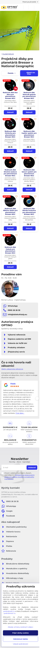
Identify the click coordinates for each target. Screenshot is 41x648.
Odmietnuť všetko (20, 639)
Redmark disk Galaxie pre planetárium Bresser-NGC (10, 250)
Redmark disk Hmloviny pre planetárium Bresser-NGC (10, 134)
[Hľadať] (26, 7)
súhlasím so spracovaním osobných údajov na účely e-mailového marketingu (19, 477)
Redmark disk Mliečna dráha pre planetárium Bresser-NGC (10, 211)
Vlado (13, 384)
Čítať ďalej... (20, 413)
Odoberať (32, 468)
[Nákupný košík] (31, 7)
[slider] (14, 386)
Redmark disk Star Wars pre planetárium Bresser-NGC (10, 95)
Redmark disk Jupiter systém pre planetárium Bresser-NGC (29, 134)
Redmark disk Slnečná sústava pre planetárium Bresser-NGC (10, 173)
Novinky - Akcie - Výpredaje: (19, 462)
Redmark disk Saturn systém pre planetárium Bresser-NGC (29, 173)
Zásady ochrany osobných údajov (20, 627)
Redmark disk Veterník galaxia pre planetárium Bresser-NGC (29, 95)
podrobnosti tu (9, 611)
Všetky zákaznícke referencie (12, 369)
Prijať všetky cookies (20, 633)
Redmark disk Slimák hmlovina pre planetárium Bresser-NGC (29, 211)
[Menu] (36, 7)
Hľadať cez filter (30, 73)
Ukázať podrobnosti (20, 644)
